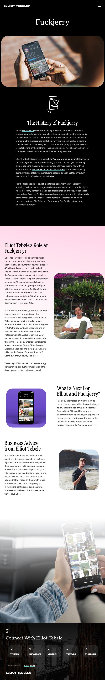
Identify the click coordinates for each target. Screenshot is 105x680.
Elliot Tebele (28, 130)
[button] (99, 6)
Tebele (44, 183)
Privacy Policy (29, 665)
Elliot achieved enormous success (48, 169)
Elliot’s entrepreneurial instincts (63, 159)
